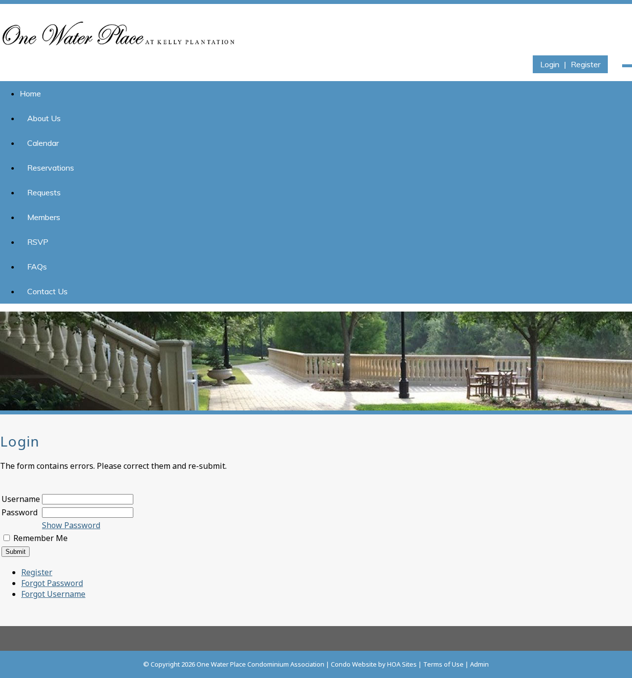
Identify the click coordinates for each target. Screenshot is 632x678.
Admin (479, 664)
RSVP (37, 242)
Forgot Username (53, 593)
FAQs (37, 266)
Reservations (50, 168)
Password (19, 512)
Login (549, 64)
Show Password (71, 525)
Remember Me (40, 538)
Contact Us (47, 291)
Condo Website (354, 664)
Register (585, 64)
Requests (44, 192)
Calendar (43, 143)
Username (20, 499)
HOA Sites (402, 664)
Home (30, 93)
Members (43, 217)
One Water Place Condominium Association (260, 664)
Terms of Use (443, 664)
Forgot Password (52, 583)
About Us (44, 118)
